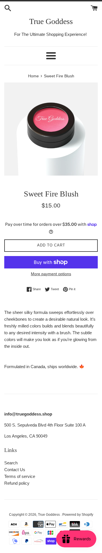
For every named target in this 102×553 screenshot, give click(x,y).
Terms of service (19, 476)
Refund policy (16, 483)
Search (11, 462)
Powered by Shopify (77, 515)
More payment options (51, 274)
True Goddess (51, 21)
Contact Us (14, 469)
